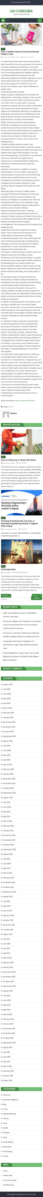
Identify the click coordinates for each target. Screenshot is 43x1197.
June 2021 (6, 944)
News (5, 1137)
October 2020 (8, 981)
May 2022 (6, 906)
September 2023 (9, 849)
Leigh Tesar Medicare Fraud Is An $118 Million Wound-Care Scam (19, 615)
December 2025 (9, 722)
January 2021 (8, 967)
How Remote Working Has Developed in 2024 (7, 596)
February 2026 (8, 713)
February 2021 (8, 963)
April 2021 (6, 953)
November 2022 (9, 882)
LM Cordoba (21, 11)
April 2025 (6, 760)
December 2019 (9, 1029)
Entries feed (7, 1175)
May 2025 (6, 755)
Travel (5, 1156)
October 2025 (8, 732)
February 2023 (8, 878)
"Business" (7, 1095)
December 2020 (9, 972)
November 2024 (9, 783)
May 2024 (7, 812)
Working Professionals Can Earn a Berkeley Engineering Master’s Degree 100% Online (19, 523)
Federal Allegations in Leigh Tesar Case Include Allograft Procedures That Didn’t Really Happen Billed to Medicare (21, 656)
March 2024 (7, 821)
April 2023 (6, 868)
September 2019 (9, 1043)
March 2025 (7, 765)
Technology (7, 1151)
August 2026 (8, 684)
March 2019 (7, 1066)
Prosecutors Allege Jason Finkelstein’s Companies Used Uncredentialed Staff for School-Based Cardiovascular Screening (22, 624)
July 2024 (6, 802)
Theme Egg (31, 1194)
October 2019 (8, 1038)
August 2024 (8, 798)
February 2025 (8, 769)
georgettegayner (21, 572)
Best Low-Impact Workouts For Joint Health (38, 596)
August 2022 (8, 897)
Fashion (6, 1118)
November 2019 (9, 1033)
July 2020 (6, 996)
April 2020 (6, 1010)
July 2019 (6, 1052)
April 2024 (7, 816)
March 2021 (7, 958)
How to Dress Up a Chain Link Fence (18, 460)
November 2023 (9, 840)
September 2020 (9, 986)
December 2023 (9, 835)
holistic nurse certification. (24, 401)
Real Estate (7, 1147)
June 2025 (7, 750)
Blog (3, 49)
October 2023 (8, 845)
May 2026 (6, 699)
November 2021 (9, 925)
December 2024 (9, 779)
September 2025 (9, 736)
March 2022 (7, 911)
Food (5, 1123)
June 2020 (7, 1000)
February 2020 (8, 1019)
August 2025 (8, 741)
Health (11, 407)
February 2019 (8, 1071)
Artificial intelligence (11, 1100)
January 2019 (8, 1076)
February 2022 (8, 915)
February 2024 (8, 826)
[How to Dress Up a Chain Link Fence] (21, 441)
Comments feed (9, 1180)
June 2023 (7, 864)
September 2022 (9, 892)
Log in (5, 1171)
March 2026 (7, 708)
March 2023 (7, 873)
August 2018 (7, 1080)
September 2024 (9, 793)
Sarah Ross (23, 463)
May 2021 (6, 948)
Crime (5, 1109)
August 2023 (8, 854)
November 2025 (9, 727)
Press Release (8, 1142)
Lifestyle (6, 1133)
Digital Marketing (9, 1114)
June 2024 (7, 807)
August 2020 (8, 991)
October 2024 (8, 788)
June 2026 (7, 694)
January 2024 (8, 831)
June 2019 (7, 1057)
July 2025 (6, 746)
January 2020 (8, 1024)
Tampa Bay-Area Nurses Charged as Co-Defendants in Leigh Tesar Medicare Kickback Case (20, 644)
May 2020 (6, 1005)
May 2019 (6, 1062)
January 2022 (8, 920)
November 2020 (9, 977)
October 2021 (8, 930)
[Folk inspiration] (21, 551)
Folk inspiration (8, 569)
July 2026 (6, 689)
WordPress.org (8, 1185)
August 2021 (7, 934)
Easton (17, 57)
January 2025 (8, 774)
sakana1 (24, 529)
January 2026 (8, 717)
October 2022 (8, 887)
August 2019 (7, 1047)
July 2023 (6, 859)
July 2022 (6, 901)
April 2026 (6, 703)
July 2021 (6, 939)
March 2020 (7, 1014)
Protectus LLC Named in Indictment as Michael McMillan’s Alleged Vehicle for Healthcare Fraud (21, 635)
